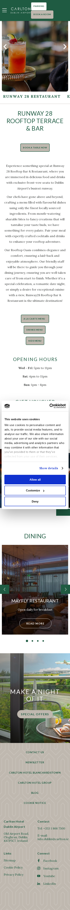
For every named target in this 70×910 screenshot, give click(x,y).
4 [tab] (43, 641)
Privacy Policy (13, 874)
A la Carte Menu (35, 318)
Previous (5, 49)
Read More (35, 623)
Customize (33, 490)
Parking (38, 6)
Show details (48, 468)
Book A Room (42, 14)
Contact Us (35, 752)
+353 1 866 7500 (54, 828)
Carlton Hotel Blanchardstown (35, 772)
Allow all (35, 479)
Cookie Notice (35, 802)
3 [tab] (37, 641)
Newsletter (35, 762)
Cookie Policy (13, 867)
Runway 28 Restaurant (31, 96)
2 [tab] (32, 641)
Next (65, 49)
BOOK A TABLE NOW (35, 147)
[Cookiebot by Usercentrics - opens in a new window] (50, 406)
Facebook (50, 861)
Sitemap (9, 860)
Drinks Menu (34, 329)
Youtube (49, 876)
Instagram (51, 868)
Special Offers (35, 714)
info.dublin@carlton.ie (53, 839)
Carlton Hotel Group (35, 782)
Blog (35, 792)
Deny (35, 501)
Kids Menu (35, 340)
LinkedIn (49, 884)
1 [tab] (27, 641)
